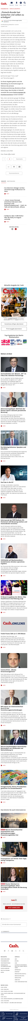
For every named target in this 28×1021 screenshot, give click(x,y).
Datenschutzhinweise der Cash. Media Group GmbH (21, 966)
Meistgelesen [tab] (11, 181)
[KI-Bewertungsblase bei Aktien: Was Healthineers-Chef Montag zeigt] (14, 587)
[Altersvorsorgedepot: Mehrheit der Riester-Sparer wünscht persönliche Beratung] (14, 399)
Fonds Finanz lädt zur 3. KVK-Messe (13, 634)
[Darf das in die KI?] (14, 472)
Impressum (18, 969)
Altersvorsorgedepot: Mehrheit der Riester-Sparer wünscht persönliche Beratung (13, 410)
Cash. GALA (4, 996)
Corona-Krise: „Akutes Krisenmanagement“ (8, 670)
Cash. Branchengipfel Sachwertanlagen (12, 998)
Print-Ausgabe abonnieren (14, 329)
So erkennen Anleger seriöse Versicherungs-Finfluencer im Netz (14, 189)
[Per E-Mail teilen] (19, 167)
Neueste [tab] (3, 181)
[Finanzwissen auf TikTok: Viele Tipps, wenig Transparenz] (14, 849)
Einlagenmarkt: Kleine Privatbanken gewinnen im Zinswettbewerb (13, 787)
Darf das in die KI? (7, 482)
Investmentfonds (5, 963)
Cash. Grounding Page (21, 981)
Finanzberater (5, 961)
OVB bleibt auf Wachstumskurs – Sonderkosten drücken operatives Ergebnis (12, 561)
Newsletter (18, 977)
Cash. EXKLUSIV (5, 989)
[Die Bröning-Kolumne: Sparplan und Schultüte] (14, 437)
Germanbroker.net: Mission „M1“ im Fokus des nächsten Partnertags (13, 374)
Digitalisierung (5, 968)
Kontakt (17, 971)
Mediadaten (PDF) (19, 975)
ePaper (16, 961)
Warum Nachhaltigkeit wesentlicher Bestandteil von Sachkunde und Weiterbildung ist (13, 748)
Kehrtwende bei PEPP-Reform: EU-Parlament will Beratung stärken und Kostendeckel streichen (14, 521)
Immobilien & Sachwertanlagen (6, 965)
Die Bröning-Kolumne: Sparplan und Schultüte (13, 448)
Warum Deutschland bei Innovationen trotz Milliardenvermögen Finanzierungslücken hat (11, 832)
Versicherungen (5, 959)
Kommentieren (14, 173)
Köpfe (2, 972)
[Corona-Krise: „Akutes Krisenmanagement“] (14, 660)
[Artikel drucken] (14, 167)
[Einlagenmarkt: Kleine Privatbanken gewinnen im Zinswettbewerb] (14, 777)
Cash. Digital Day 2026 (7, 991)
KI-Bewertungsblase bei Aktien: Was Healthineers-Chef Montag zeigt (13, 598)
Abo (16, 959)
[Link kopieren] (8, 167)
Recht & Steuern (5, 970)
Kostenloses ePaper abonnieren (14, 324)
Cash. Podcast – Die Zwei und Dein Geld (11, 1002)
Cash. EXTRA (4, 987)
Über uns (17, 979)
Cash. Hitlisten (5, 1000)
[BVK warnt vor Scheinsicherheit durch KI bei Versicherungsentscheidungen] (14, 697)
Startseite (19, 159)
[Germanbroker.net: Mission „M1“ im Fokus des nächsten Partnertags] (14, 364)
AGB (16, 963)
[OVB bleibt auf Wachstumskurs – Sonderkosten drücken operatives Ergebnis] (14, 550)
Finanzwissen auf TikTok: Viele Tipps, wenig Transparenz (14, 859)
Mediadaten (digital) (20, 973)
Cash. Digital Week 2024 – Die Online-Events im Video (13, 994)
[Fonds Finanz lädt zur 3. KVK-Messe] (14, 624)
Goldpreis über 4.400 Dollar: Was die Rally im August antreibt (14, 217)
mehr (7, 193)
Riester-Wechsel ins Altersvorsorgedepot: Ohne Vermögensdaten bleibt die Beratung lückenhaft (14, 886)
